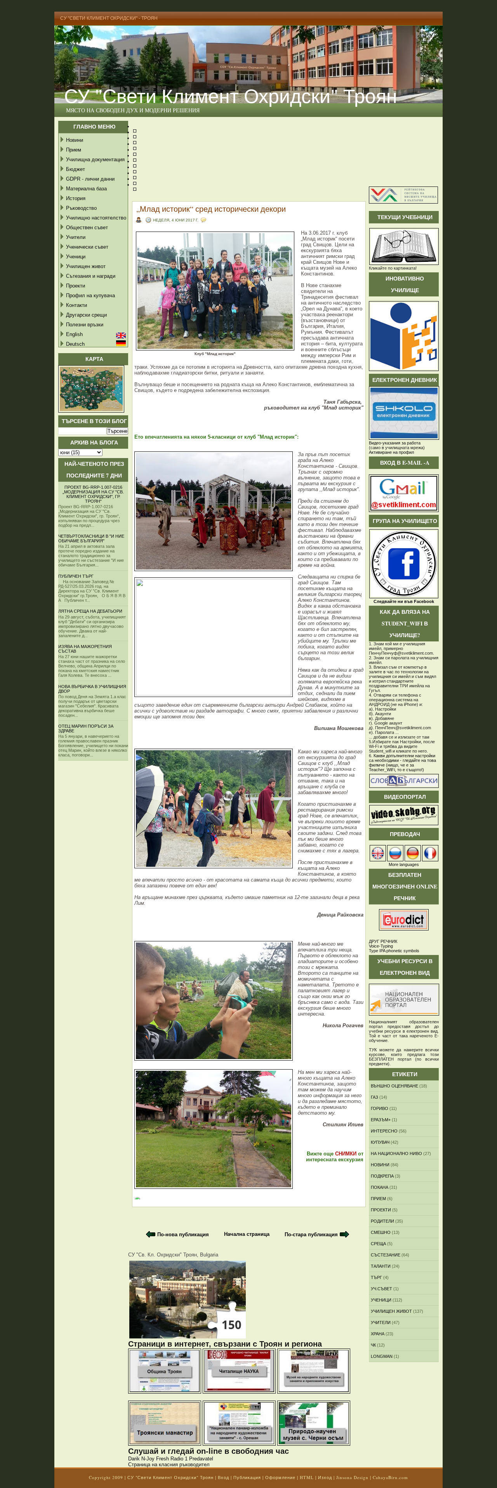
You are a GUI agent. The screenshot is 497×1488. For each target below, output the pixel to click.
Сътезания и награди (90, 276)
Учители (75, 237)
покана (379, 1187)
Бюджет (75, 169)
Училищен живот (86, 266)
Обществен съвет (87, 227)
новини (380, 1164)
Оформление (280, 1477)
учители (381, 1322)
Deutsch (75, 344)
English (74, 334)
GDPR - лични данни (90, 179)
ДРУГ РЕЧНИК (383, 941)
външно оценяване (394, 1086)
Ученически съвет (87, 247)
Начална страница (246, 1234)
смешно (381, 1232)
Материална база (86, 189)
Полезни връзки (84, 325)
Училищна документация (95, 159)
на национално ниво (396, 1153)
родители (382, 1221)
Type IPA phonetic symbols (394, 950)
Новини (74, 140)
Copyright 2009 (106, 1477)
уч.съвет (381, 1288)
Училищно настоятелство (96, 218)
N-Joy (148, 1459)
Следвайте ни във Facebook (404, 601)
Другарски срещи (86, 315)
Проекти (75, 286)
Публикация (247, 1477)
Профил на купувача (90, 295)
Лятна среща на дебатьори (90, 611)
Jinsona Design (352, 1477)
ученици (381, 1300)
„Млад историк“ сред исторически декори (211, 209)
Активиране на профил (391, 452)
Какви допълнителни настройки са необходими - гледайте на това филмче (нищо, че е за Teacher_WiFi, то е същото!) (402, 762)
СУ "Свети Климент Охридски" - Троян (109, 18)
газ (374, 1097)
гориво (379, 1108)
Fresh (162, 1459)
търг (376, 1277)
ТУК (373, 1049)
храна (377, 1333)
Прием (73, 150)
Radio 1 (179, 1459)
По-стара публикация (311, 1234)
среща (378, 1243)
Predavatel (201, 1459)
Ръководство (81, 208)
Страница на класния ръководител (169, 1464)
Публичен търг (76, 576)
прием (378, 1198)
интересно (384, 1131)
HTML (307, 1477)
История (75, 198)
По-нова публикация (183, 1234)
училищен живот (391, 1311)
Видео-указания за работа (395, 443)
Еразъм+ (381, 1119)
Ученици (75, 257)
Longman (382, 1356)
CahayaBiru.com (390, 1477)
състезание (385, 1255)
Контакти (76, 305)
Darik (134, 1459)
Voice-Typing (381, 946)
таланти (381, 1266)
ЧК (373, 1345)
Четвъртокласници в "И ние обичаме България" (91, 538)
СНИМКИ (345, 1154)
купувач (380, 1142)
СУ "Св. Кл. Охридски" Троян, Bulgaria (173, 1255)
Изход (325, 1477)
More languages (404, 864)
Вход (223, 1477)
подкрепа (382, 1176)
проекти (381, 1209)
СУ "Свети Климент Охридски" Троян (230, 95)
